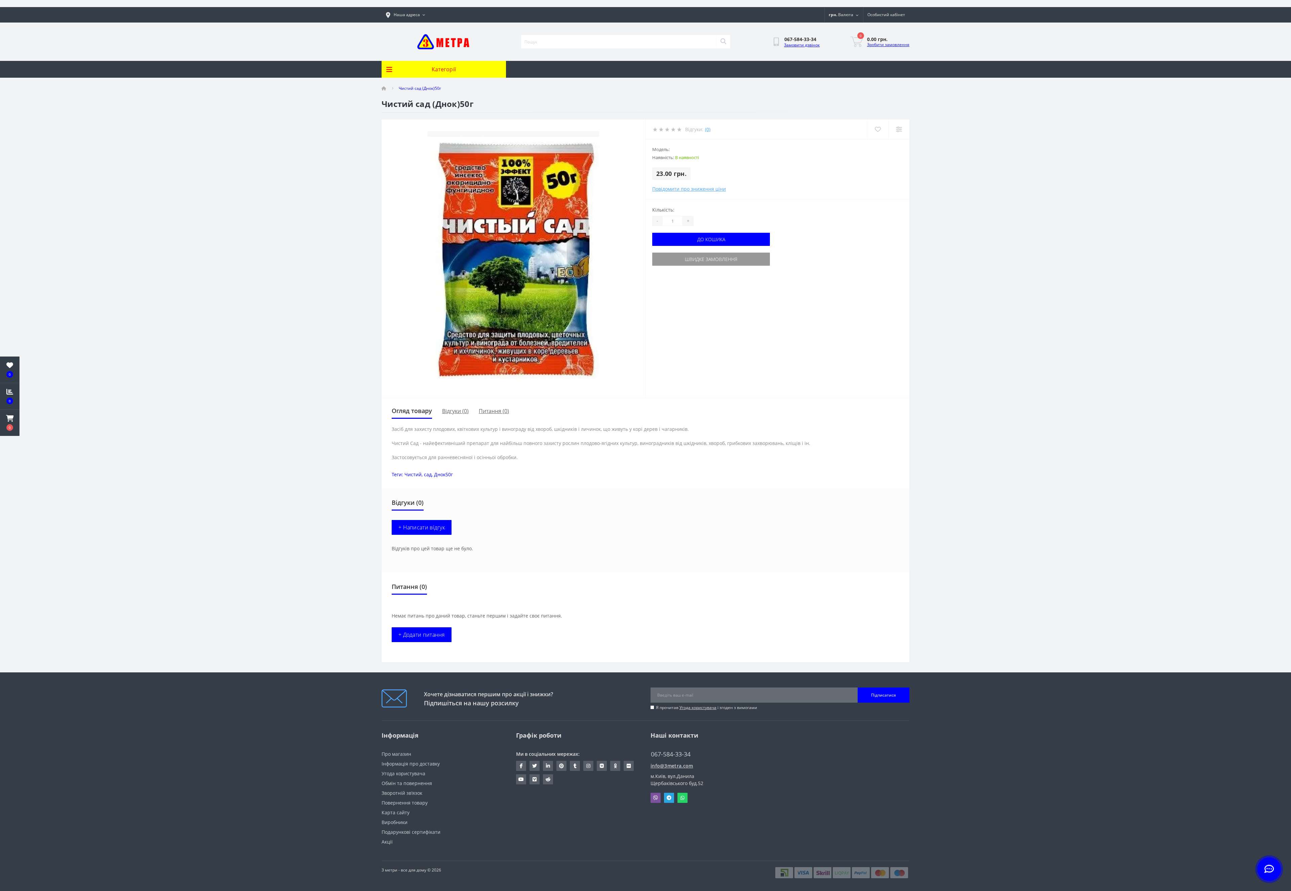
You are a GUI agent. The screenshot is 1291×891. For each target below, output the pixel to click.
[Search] (723, 41)
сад (428, 474)
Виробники (394, 822)
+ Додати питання (421, 634)
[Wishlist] (877, 129)
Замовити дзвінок (802, 45)
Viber (656, 798)
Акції (387, 842)
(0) (707, 129)
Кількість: (663, 210)
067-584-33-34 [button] (671, 754)
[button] (9, 423)
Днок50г (443, 474)
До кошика (711, 239)
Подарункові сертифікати (411, 832)
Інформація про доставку (411, 763)
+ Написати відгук (421, 527)
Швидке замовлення (711, 259)
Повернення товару (405, 803)
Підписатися (883, 695)
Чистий (413, 474)
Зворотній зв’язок (402, 793)
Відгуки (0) (455, 411)
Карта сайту (395, 812)
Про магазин (396, 754)
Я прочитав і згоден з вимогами (706, 707)
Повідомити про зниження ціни (689, 189)
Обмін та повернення (407, 783)
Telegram (669, 798)
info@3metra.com (672, 766)
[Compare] (898, 129)
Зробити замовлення (888, 44)
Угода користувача (697, 707)
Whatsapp (682, 798)
